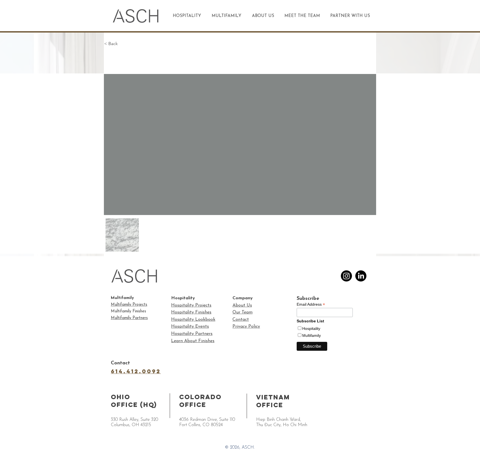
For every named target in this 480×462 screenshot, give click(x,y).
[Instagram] (346, 275)
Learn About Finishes (192, 341)
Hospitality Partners (191, 334)
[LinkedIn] (360, 275)
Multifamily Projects (129, 305)
